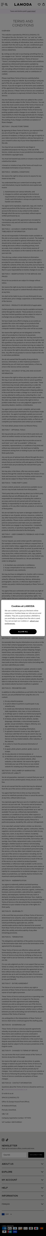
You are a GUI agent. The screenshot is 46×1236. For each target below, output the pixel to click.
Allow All (23, 632)
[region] (23, 618)
